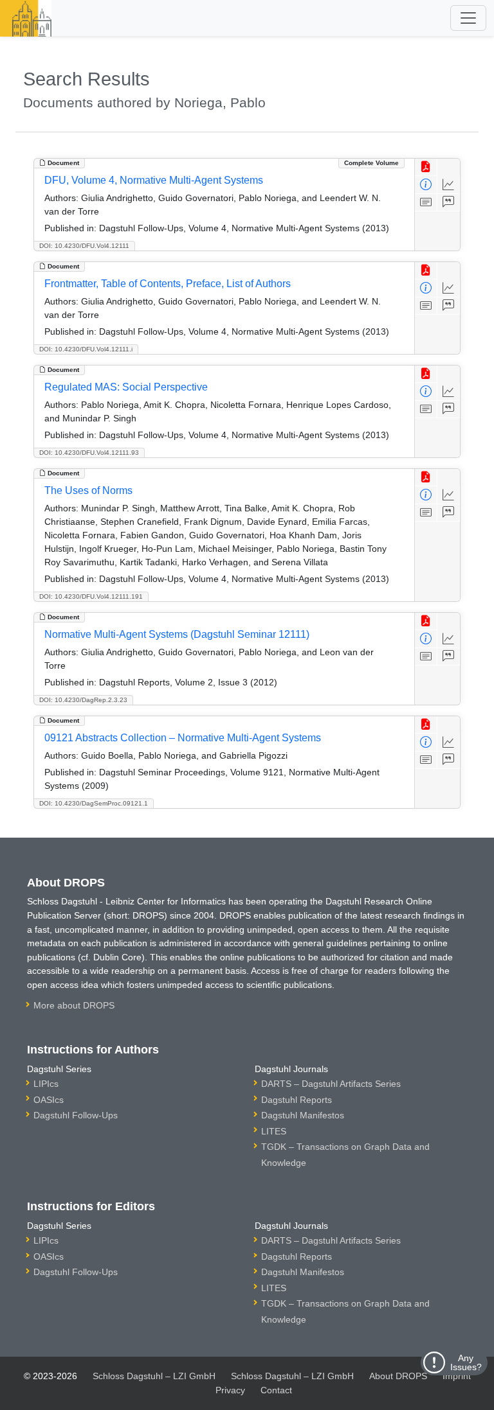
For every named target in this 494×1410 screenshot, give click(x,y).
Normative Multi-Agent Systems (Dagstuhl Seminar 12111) (176, 634)
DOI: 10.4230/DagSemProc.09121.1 (93, 803)
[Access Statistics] (448, 184)
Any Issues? (466, 1362)
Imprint (457, 1376)
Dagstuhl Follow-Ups (75, 1115)
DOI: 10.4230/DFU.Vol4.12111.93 (89, 452)
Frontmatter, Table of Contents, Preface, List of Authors (167, 283)
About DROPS (398, 1376)
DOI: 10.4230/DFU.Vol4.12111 (84, 245)
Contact (276, 1390)
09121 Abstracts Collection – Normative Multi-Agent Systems (182, 737)
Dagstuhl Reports (296, 1100)
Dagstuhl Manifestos (302, 1115)
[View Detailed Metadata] (426, 184)
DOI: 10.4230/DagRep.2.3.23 (83, 699)
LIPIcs (46, 1084)
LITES (273, 1131)
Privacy (230, 1390)
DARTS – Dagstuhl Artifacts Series (331, 1084)
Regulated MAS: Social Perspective (126, 387)
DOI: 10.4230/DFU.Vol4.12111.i (86, 349)
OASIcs (48, 1100)
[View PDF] (426, 167)
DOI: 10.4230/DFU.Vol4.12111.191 (91, 596)
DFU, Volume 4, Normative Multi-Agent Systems (153, 180)
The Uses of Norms (88, 490)
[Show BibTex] (448, 202)
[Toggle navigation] (468, 18)
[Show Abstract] (426, 202)
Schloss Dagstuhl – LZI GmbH (154, 1376)
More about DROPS (73, 1005)
